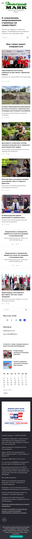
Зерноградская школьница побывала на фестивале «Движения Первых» (16, 72)
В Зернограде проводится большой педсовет (20, 352)
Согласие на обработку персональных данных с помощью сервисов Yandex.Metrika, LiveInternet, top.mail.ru (14, 511)
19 (11, 382)
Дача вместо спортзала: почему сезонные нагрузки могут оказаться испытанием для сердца (16, 145)
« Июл (5, 393)
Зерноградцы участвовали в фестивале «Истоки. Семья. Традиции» (13, 294)
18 (7, 382)
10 (4, 380)
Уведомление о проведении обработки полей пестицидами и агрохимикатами (16, 234)
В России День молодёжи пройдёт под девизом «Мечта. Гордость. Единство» (15, 181)
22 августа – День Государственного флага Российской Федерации (16, 345)
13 (15, 380)
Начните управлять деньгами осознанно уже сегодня (20, 363)
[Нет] (30, 532)
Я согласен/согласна (16, 536)
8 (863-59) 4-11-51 (9, 330)
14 (18, 380)
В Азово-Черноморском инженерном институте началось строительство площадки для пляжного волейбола (16, 109)
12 (11, 380)
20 (15, 382)
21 (18, 382)
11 (7, 380)
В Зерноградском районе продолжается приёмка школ (13, 216)
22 (22, 382)
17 (4, 382)
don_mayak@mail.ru (10, 334)
